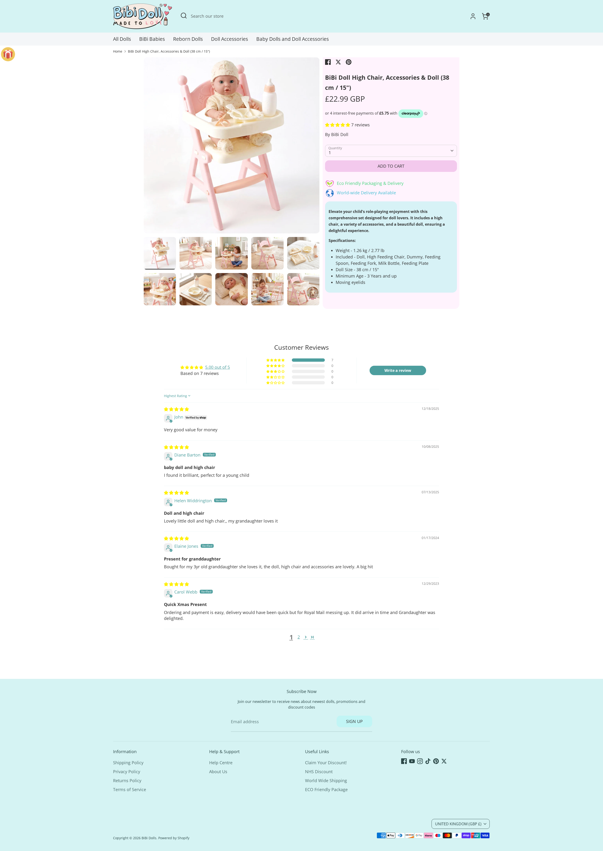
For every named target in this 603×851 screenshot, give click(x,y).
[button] (338, 125)
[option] (232, 147)
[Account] (473, 16)
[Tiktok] (428, 761)
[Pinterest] (436, 761)
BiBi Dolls (149, 838)
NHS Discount (319, 771)
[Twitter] (444, 761)
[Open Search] (183, 15)
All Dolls (122, 39)
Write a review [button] (397, 370)
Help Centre (220, 762)
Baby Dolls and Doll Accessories (292, 39)
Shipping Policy (128, 762)
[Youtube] (412, 761)
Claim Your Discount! (326, 762)
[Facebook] (404, 761)
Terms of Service (129, 789)
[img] (176, 409)
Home (117, 51)
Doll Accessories (229, 39)
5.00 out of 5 (217, 367)
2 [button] (298, 637)
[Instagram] (420, 761)
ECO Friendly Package (326, 789)
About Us (218, 771)
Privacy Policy (126, 771)
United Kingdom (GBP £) (458, 823)
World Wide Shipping (326, 780)
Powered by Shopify (173, 838)
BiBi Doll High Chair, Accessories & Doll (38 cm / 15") (169, 51)
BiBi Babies (152, 39)
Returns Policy (127, 780)
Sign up (354, 721)
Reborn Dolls (188, 39)
